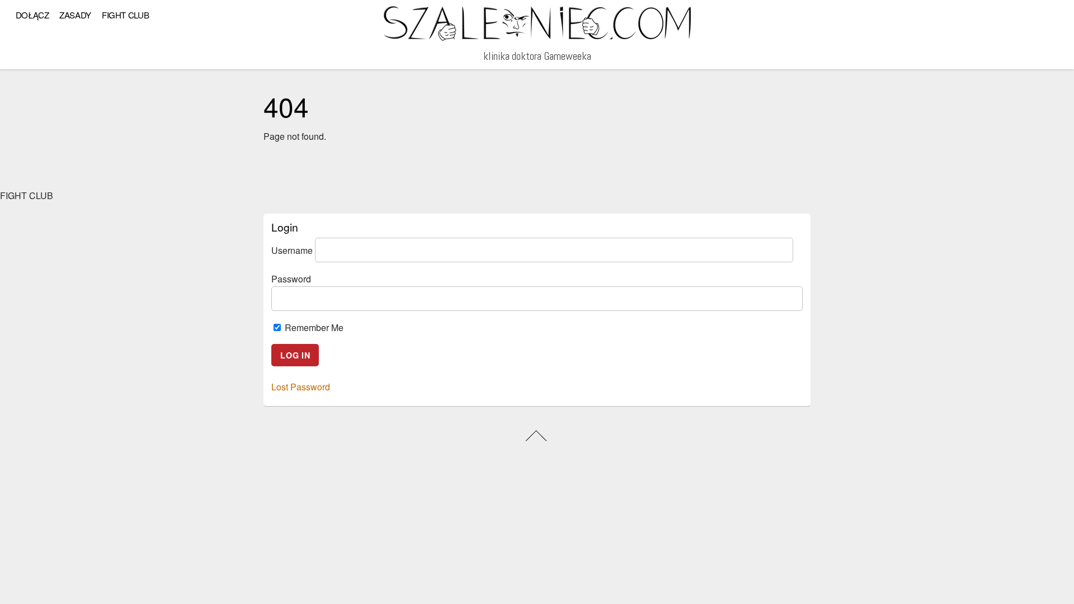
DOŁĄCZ (32, 15)
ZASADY (75, 15)
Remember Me (312, 327)
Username (292, 249)
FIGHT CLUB (125, 15)
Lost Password (300, 386)
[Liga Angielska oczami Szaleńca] (537, 36)
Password (291, 278)
